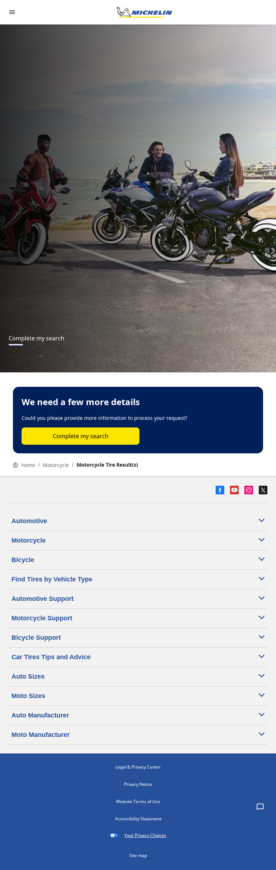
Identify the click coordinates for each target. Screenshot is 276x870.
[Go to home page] (144, 12)
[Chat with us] (260, 807)
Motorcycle (56, 465)
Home (28, 465)
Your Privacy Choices (145, 835)
